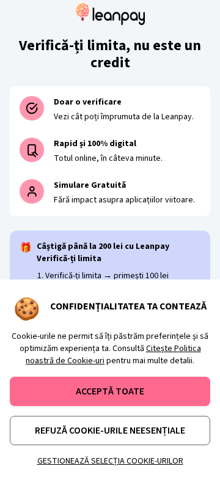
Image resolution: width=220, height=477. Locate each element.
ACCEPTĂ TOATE (110, 391)
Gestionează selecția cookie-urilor (110, 461)
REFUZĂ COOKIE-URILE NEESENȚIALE (110, 430)
